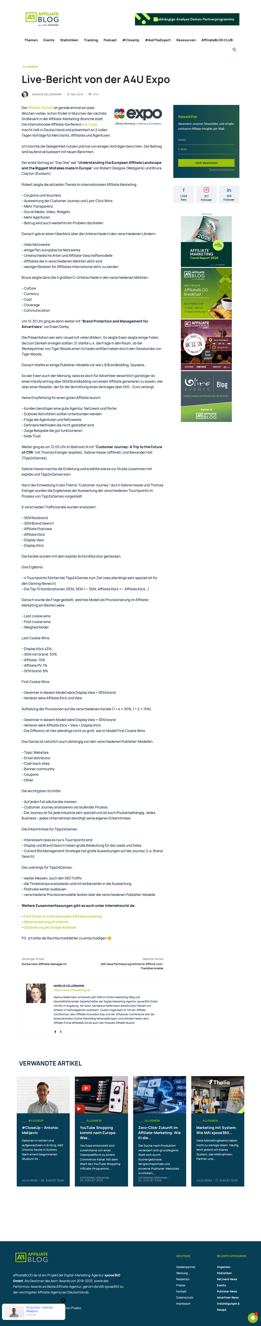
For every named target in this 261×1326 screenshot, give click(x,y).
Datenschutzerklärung (221, 169)
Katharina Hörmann (94, 1178)
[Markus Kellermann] (26, 94)
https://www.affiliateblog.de (72, 990)
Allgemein (30, 67)
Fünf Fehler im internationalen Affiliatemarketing (63, 916)
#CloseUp (35, 1120)
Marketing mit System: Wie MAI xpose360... (216, 1130)
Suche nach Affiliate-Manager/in (44, 964)
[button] (234, 50)
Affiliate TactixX (40, 107)
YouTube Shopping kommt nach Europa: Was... (98, 1132)
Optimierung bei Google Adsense (50, 927)
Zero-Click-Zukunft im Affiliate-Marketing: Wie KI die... (159, 1132)
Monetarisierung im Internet (46, 922)
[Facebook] (55, 1030)
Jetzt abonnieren (206, 163)
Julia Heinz (30, 1180)
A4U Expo (89, 124)
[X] (60, 1030)
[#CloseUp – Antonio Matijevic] (43, 1094)
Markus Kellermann (46, 94)
